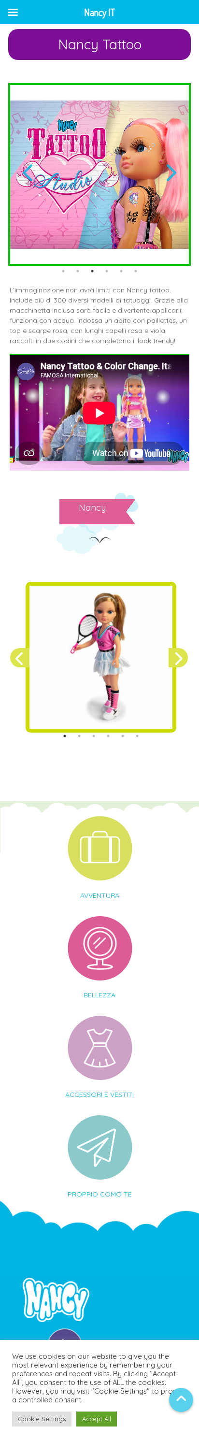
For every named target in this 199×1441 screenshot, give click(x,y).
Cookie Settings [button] (42, 1419)
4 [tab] (107, 271)
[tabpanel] (99, 174)
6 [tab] (136, 271)
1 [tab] (63, 271)
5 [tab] (121, 271)
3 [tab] (92, 271)
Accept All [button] (96, 1419)
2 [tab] (78, 271)
